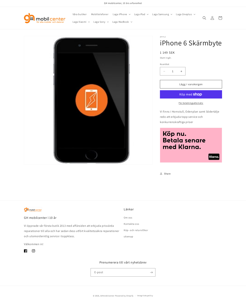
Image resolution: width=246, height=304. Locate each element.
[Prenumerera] (151, 272)
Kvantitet (164, 64)
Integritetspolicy (145, 295)
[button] (121, 14)
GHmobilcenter (107, 295)
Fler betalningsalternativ (191, 103)
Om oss (128, 217)
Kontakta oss (131, 223)
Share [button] (167, 173)
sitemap (128, 236)
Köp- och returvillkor (136, 230)
